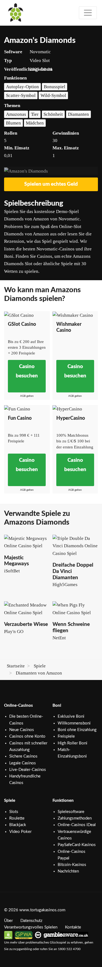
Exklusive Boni (71, 716)
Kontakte (73, 927)
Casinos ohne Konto (27, 736)
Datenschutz (31, 921)
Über (8, 921)
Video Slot (40, 60)
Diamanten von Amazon (39, 673)
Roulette (16, 818)
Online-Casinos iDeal (77, 825)
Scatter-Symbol (21, 95)
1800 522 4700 (69, 949)
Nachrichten (68, 871)
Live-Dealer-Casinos (27, 770)
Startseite (16, 666)
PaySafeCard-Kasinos (77, 845)
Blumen (13, 123)
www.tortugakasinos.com (42, 910)
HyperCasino (70, 418)
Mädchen (35, 123)
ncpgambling (22, 949)
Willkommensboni (74, 723)
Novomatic (40, 51)
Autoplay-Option (22, 86)
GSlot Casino (22, 324)
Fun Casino (20, 418)
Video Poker (20, 832)
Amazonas (16, 114)
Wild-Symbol (53, 95)
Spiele (40, 666)
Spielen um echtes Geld (51, 184)
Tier (35, 114)
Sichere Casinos (23, 756)
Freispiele (66, 736)
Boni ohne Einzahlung (77, 730)
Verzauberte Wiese (26, 624)
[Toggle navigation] (88, 12)
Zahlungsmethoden (75, 818)
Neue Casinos (21, 730)
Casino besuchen (27, 371)
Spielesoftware (71, 812)
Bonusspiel (54, 86)
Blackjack (17, 825)
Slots (13, 812)
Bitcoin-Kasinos (72, 865)
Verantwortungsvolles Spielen (30, 927)
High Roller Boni (72, 743)
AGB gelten (27, 396)
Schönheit (53, 114)
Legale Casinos (22, 763)
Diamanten (78, 114)
